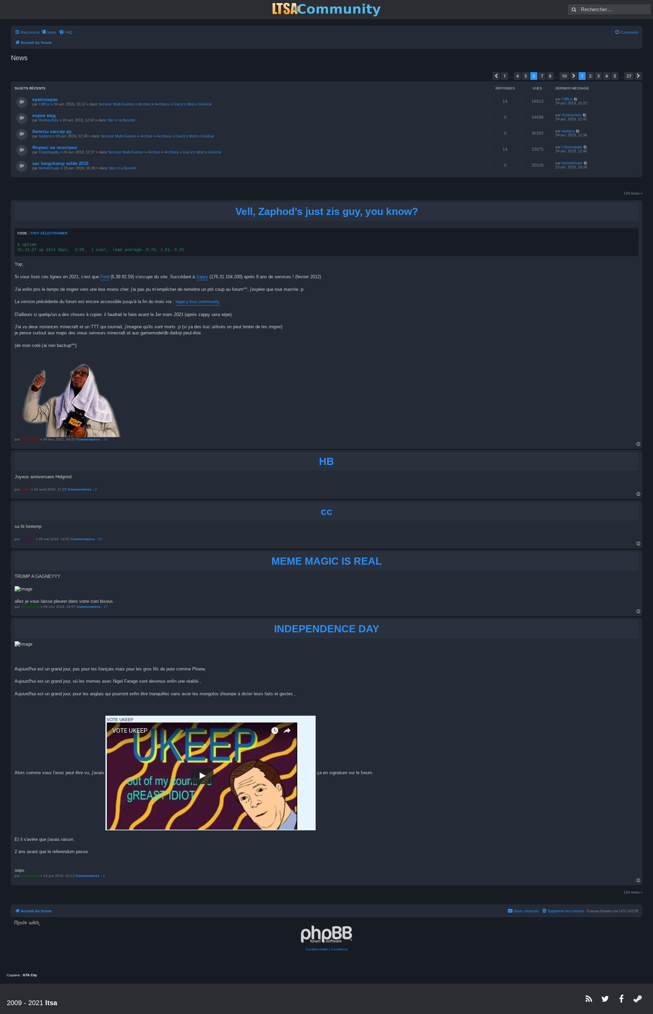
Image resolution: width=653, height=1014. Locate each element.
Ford (104, 276)
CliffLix (44, 104)
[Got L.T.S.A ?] (326, 9)
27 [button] (628, 76)
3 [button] (598, 76)
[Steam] (638, 998)
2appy (202, 276)
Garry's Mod (183, 104)
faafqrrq (45, 136)
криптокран (45, 99)
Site (110, 120)
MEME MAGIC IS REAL (326, 561)
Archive (144, 104)
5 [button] (525, 76)
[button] (496, 76)
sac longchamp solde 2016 (60, 163)
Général (205, 104)
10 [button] (564, 76)
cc (326, 511)
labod (25, 489)
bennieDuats (49, 168)
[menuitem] (65, 32)
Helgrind (28, 539)
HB (326, 461)
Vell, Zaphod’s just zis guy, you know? (326, 211)
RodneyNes (48, 120)
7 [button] (542, 76)
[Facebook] (622, 998)
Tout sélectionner (48, 233)
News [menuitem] (51, 32)
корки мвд (43, 115)
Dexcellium (30, 607)
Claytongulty (49, 152)
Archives (162, 104)
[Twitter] (605, 998)
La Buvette (126, 120)
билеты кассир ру (51, 131)
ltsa (51, 1003)
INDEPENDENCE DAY (326, 628)
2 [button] (590, 76)
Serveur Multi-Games (116, 104)
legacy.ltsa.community (197, 301)
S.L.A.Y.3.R (30, 439)
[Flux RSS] (589, 998)
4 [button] (517, 76)
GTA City (30, 975)
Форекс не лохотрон (54, 147)
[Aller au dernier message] (576, 99)
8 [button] (550, 76)
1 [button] (504, 76)
